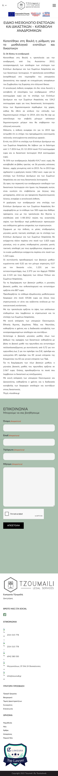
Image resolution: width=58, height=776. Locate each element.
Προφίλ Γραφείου (10, 694)
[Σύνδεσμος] (28, 5)
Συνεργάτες (7, 705)
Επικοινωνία (8, 709)
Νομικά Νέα (8, 738)
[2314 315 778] (5, 635)
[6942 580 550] (5, 656)
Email (11, 435)
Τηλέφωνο (13, 450)
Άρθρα (5, 730)
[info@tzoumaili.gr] (5, 676)
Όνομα (12, 421)
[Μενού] (54, 5)
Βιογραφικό (7, 697)
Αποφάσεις (7, 734)
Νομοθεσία (7, 723)
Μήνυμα (12, 464)
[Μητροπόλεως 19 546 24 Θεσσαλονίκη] (5, 666)
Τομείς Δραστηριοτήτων (12, 701)
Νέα (4, 727)
